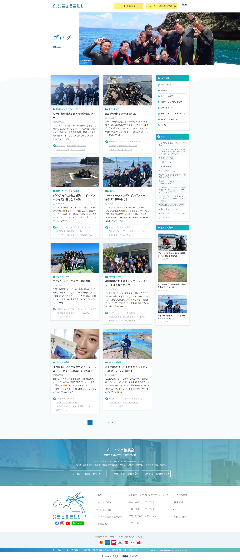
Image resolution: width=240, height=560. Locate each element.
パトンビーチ (165, 166)
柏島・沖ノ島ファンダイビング (142, 516)
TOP (83, 60)
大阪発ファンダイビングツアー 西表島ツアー (172, 182)
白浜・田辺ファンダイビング (141, 509)
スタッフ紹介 (104, 509)
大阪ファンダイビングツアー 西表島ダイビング (172, 176)
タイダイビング (166, 158)
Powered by (107, 556)
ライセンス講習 (166, 96)
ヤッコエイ (164, 218)
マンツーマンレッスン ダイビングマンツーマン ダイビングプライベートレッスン (172, 190)
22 (104, 422)
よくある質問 (180, 495)
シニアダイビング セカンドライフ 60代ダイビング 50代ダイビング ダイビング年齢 (172, 151)
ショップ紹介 (104, 502)
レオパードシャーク (168, 209)
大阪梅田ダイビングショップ (171, 205)
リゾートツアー (166, 108)
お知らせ (164, 90)
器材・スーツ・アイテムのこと (173, 114)
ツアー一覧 (134, 523)
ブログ (177, 509)
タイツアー (164, 213)
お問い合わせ (180, 517)
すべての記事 (165, 85)
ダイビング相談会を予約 (160, 6)
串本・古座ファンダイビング (141, 502)
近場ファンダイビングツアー (172, 102)
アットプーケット (167, 171)
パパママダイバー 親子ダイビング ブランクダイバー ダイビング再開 (172, 198)
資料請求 (130, 6)
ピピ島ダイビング (167, 162)
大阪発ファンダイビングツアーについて (148, 495)
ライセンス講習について (110, 517)
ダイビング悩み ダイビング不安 (172, 144)
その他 (163, 125)
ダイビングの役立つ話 (169, 119)
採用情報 (178, 502)
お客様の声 (103, 524)
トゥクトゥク (178, 213)
